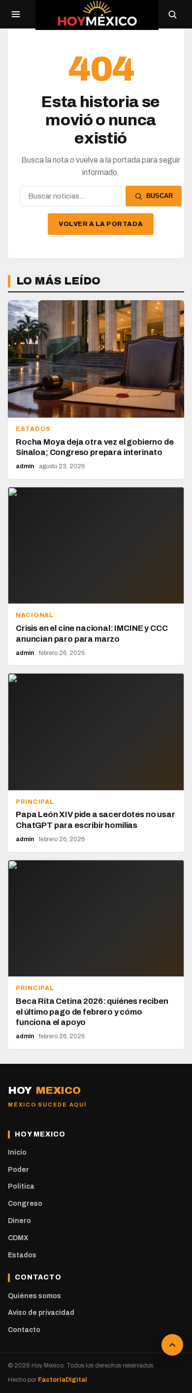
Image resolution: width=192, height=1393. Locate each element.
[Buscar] (172, 14)
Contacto (24, 1330)
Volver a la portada (101, 224)
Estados (33, 429)
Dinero (19, 1220)
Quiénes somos (34, 1296)
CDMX (18, 1238)
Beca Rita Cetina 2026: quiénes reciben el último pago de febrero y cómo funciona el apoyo (92, 1012)
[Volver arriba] (172, 1345)
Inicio (17, 1152)
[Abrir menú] (16, 14)
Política (21, 1186)
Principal (35, 801)
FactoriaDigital (62, 1379)
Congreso (25, 1203)
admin (25, 466)
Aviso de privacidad (41, 1312)
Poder (18, 1169)
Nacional (35, 615)
